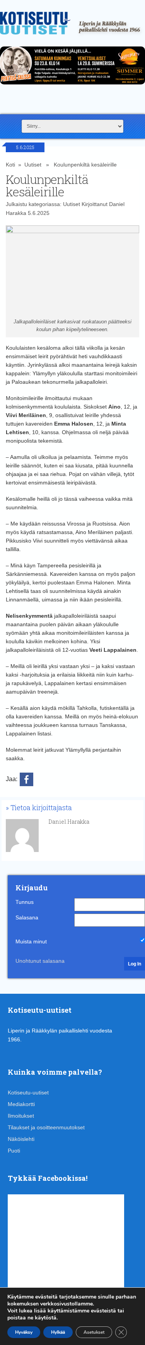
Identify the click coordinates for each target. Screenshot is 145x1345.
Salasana (26, 917)
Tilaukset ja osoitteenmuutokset (46, 1127)
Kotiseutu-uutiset (28, 1092)
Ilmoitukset (21, 1116)
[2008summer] (72, 86)
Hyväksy (23, 1332)
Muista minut (31, 941)
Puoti (14, 1150)
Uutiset (32, 164)
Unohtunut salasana (40, 961)
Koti (10, 164)
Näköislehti (21, 1139)
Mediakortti (21, 1104)
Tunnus (24, 902)
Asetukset (94, 1332)
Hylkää (58, 1332)
